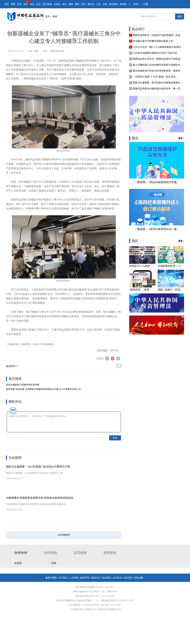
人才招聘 (73, 578)
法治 (98, 4)
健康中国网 (51, 578)
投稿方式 (95, 578)
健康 (71, 4)
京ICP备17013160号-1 (111, 605)
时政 (19, 4)
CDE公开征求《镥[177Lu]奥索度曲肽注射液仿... (158, 47)
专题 (105, 4)
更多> (181, 138)
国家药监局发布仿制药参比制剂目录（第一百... (157, 88)
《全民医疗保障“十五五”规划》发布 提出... (155, 76)
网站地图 (138, 578)
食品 (32, 4)
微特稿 (123, 4)
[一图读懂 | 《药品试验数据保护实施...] (156, 160)
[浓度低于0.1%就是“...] (142, 255)
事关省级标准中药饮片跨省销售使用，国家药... (157, 70)
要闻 (13, 4)
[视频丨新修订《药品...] (171, 278)
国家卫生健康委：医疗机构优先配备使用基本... (157, 82)
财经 (26, 4)
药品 (38, 4)
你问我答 (106, 578)
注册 (145, 4)
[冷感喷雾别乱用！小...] (171, 255)
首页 (6, 4)
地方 (64, 4)
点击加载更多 (64, 535)
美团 (53, 563)
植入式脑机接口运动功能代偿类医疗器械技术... (157, 65)
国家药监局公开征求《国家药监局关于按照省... (157, 59)
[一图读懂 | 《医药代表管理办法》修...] (156, 207)
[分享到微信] (108, 358)
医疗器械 (47, 4)
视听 (77, 4)
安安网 (17, 563)
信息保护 (128, 578)
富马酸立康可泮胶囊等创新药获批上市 (153, 41)
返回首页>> (12, 366)
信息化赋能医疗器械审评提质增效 (22, 385)
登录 (135, 4)
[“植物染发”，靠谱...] (142, 278)
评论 (83, 4)
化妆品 (57, 4)
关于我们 (62, 578)
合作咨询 (117, 578)
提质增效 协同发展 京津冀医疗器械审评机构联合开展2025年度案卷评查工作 (43, 389)
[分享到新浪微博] (113, 358)
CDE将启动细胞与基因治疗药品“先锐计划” (155, 53)
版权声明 (84, 578)
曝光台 (91, 4)
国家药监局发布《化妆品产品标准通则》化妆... (157, 35)
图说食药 (113, 4)
